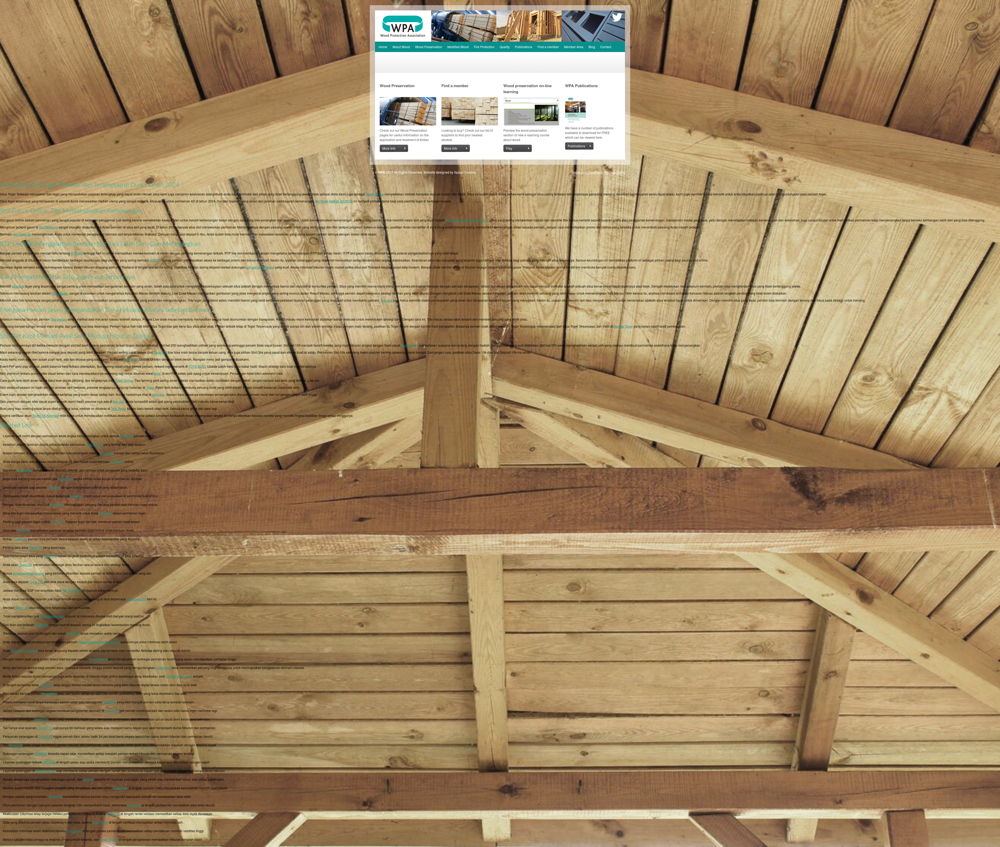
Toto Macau (60, 293)
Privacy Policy (615, 172)
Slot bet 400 (409, 345)
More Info (389, 148)
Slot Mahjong (48, 227)
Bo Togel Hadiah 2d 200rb (334, 201)
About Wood (401, 46)
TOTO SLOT (197, 366)
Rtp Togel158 (71, 590)
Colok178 (45, 727)
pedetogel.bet (136, 599)
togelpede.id (98, 659)
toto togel (131, 359)
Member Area (573, 46)
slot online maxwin (24, 650)
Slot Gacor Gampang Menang (467, 220)
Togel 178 (36, 581)
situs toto (18, 286)
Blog (592, 46)
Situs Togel (100, 822)
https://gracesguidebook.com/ (99, 642)
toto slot (118, 401)
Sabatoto (53, 487)
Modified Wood (458, 46)
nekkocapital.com (52, 616)
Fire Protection (484, 46)
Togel (150, 387)
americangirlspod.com (28, 573)
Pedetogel (24, 470)
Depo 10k (160, 352)
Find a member (548, 46)
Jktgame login (45, 770)
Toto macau (59, 319)
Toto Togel (118, 408)
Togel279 (58, 521)
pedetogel (164, 667)
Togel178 (50, 556)
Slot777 (155, 260)
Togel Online (375, 194)
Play (509, 148)
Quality (505, 46)
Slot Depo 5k (22, 234)
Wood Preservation (428, 46)
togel (157, 373)
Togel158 (126, 436)
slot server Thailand (260, 267)
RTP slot (77, 253)
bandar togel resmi (179, 676)
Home (383, 46)
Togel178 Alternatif (45, 415)
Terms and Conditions (587, 172)
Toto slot (386, 300)
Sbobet (88, 779)
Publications (523, 46)
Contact (605, 46)
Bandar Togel (623, 326)
